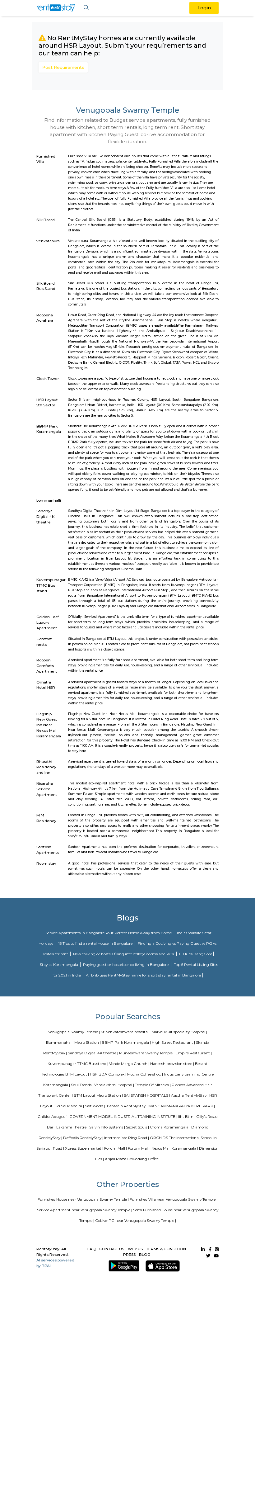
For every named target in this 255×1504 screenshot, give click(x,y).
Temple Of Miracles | (153, 1084)
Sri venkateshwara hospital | (126, 1031)
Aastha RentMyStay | (189, 1095)
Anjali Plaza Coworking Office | (132, 1158)
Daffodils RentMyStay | (83, 1137)
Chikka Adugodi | (53, 1116)
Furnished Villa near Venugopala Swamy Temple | (173, 1199)
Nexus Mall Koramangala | (174, 1148)
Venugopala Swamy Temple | (74, 1031)
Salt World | (95, 1106)
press (129, 1254)
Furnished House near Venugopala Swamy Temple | (83, 1199)
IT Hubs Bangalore (195, 954)
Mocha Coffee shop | (145, 1074)
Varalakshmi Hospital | (114, 1084)
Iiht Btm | (186, 1116)
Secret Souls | (137, 1127)
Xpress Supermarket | (84, 1148)
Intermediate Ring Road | (126, 1137)
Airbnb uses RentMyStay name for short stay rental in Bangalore (143, 975)
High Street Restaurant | (173, 1042)
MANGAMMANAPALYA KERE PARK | (181, 1106)
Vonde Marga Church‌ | (129, 1063)
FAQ (91, 1248)
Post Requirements (63, 67)
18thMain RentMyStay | (126, 1106)
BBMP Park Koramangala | (126, 1042)
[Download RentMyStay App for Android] (122, 1266)
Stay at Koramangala (59, 964)
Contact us (111, 1248)
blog (144, 1254)
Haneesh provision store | (172, 1063)
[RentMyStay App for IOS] (161, 1266)
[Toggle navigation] (86, 8)
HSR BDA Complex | (108, 1074)
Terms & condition (166, 1248)
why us (135, 1248)
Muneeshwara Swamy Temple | (146, 1053)
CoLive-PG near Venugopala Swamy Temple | (135, 1220)
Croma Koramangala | (170, 1127)
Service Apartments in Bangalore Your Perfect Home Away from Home (109, 932)
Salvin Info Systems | (107, 1127)
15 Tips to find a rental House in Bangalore (95, 943)
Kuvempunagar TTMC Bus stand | (78, 1063)
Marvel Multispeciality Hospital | (179, 1031)
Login (204, 8)
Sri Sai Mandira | (69, 1106)
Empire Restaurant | (193, 1053)
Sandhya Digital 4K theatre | (93, 1053)
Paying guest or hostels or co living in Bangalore (126, 964)
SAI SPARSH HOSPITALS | (147, 1095)
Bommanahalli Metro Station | (73, 1042)
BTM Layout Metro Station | (98, 1095)
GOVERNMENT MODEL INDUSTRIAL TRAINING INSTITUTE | (123, 1116)
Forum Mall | (115, 1148)
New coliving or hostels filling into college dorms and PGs (124, 954)
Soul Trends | (82, 1084)
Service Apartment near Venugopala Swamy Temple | (84, 1210)
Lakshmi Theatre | (72, 1127)
